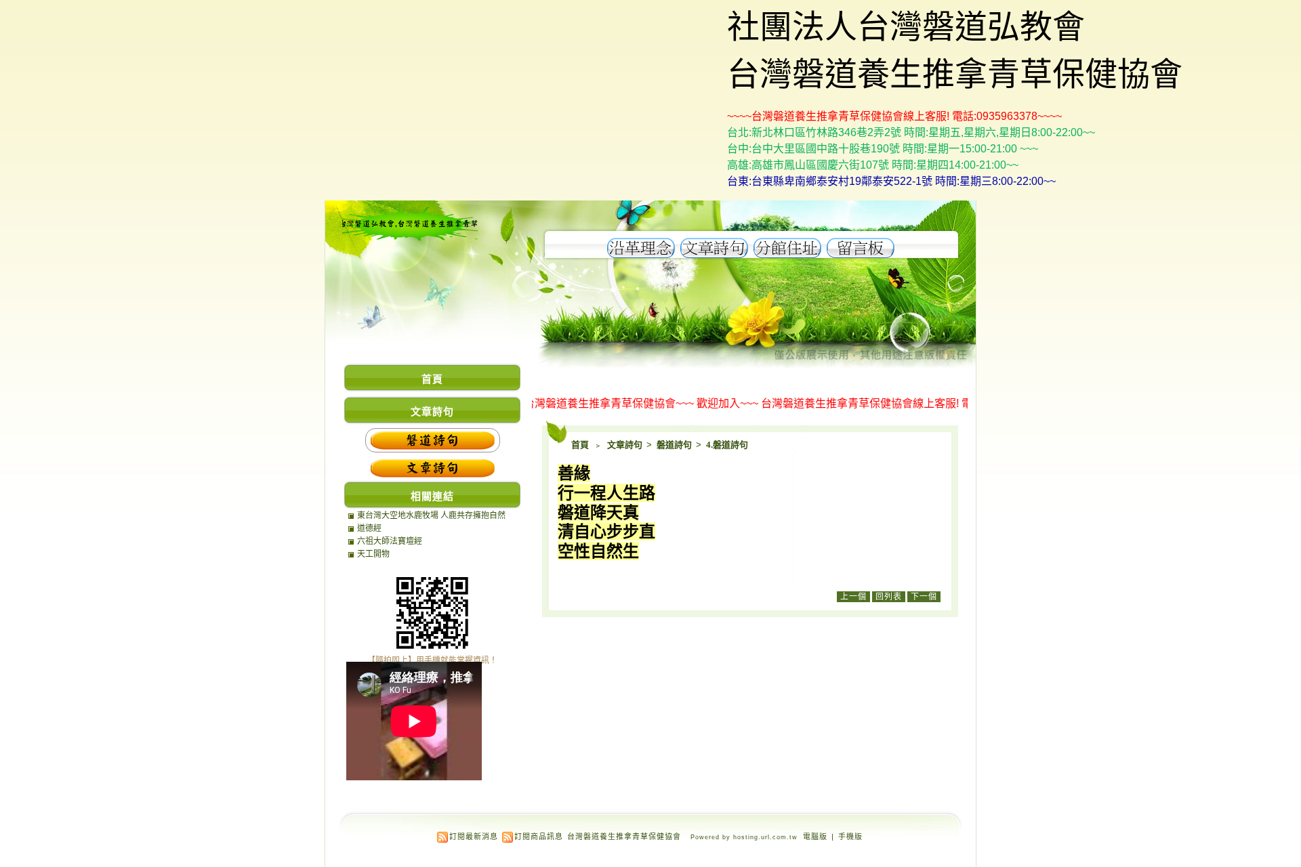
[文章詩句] (714, 254)
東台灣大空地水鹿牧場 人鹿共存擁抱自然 (431, 515)
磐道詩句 (675, 445)
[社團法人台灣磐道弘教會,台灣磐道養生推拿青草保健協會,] (410, 238)
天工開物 (373, 554)
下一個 (924, 596)
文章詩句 (625, 445)
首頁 (580, 445)
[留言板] (860, 254)
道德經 (369, 528)
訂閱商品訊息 (538, 836)
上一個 (853, 596)
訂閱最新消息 (473, 836)
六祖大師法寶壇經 (389, 541)
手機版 (850, 836)
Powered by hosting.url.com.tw (744, 837)
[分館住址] (787, 254)
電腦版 (815, 836)
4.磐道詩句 (727, 445)
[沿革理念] (641, 254)
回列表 (888, 596)
